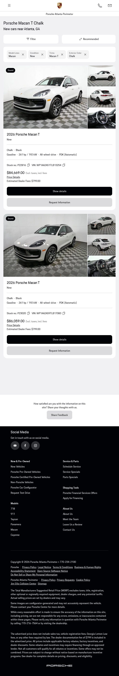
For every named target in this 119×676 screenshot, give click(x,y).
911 (13, 514)
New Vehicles (18, 466)
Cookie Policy (83, 580)
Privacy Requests (66, 580)
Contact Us (69, 530)
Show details (59, 191)
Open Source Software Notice (52, 571)
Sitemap (42, 583)
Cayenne (15, 535)
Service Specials (71, 472)
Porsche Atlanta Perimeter (59, 14)
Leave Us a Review (72, 524)
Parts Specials (70, 477)
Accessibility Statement (23, 571)
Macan (14, 529)
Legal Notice (44, 567)
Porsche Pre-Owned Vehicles (25, 472)
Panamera (16, 524)
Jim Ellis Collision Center (23, 583)
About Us (68, 514)
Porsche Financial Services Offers (80, 493)
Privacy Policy (29, 567)
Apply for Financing (73, 498)
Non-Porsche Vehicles (22, 482)
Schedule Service (72, 466)
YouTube (19, 445)
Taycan (14, 519)
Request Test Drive (20, 493)
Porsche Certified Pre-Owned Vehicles (30, 477)
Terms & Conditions (63, 567)
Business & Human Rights (87, 567)
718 (13, 508)
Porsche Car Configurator (24, 487)
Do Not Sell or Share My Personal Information (34, 574)
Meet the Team (71, 519)
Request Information (59, 202)
